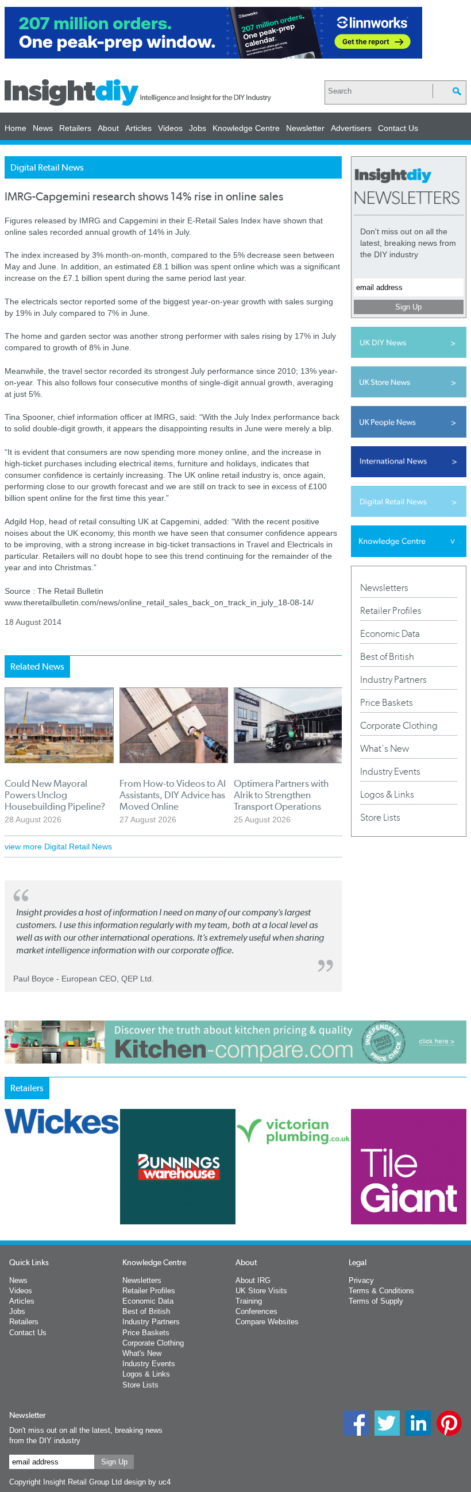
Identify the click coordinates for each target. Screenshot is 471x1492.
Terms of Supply (376, 1301)
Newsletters (384, 587)
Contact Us (398, 128)
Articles (138, 128)
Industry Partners (393, 679)
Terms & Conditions (381, 1290)
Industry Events (390, 771)
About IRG (253, 1280)
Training (248, 1301)
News (43, 128)
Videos (170, 128)
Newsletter (305, 128)
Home (15, 128)
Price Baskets (386, 702)
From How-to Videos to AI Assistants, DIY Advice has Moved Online (172, 795)
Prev (11, 1204)
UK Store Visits (261, 1290)
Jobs (197, 128)
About (108, 128)
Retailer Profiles (391, 610)
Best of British (387, 656)
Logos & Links (387, 794)
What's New (384, 748)
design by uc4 (147, 1482)
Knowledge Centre (246, 128)
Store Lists (380, 817)
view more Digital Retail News (58, 846)
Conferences (256, 1311)
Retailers (75, 128)
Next (331, 1204)
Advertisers (351, 128)
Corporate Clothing (399, 725)
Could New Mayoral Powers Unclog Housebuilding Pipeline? (55, 795)
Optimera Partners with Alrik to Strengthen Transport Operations (281, 795)
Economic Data (390, 633)
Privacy (361, 1280)
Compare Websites (267, 1321)
